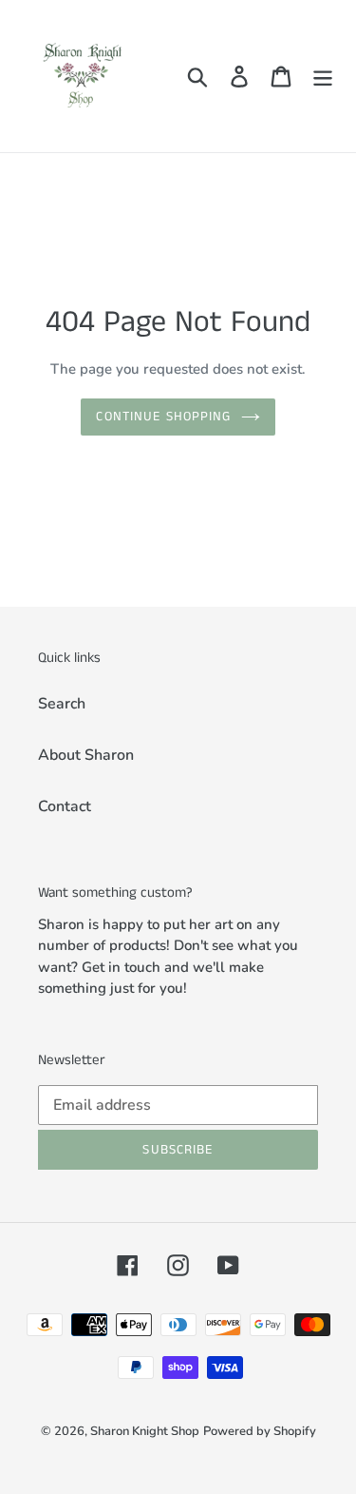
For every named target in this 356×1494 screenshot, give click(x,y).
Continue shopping (163, 416)
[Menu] (323, 76)
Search (61, 703)
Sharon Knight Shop (144, 1431)
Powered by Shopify (259, 1431)
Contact (64, 806)
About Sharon (86, 755)
